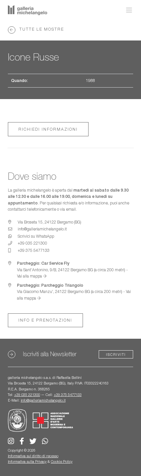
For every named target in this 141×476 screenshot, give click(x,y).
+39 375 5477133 (68, 395)
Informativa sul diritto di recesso (33, 456)
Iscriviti (116, 355)
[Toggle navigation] (127, 10)
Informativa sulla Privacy (27, 461)
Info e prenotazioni (45, 320)
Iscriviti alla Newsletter (49, 354)
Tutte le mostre (41, 29)
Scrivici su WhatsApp (36, 236)
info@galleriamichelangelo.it (43, 400)
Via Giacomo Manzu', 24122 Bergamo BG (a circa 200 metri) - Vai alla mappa (74, 292)
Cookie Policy (61, 461)
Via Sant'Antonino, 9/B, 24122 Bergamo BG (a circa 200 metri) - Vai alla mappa (72, 269)
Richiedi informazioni (48, 129)
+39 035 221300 (27, 395)
